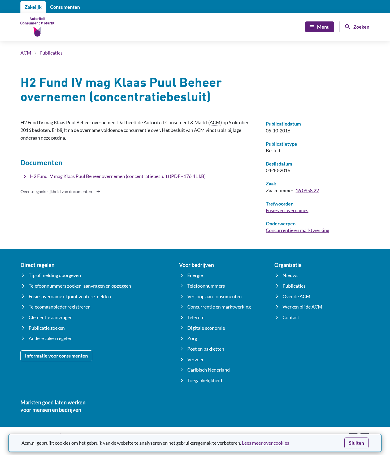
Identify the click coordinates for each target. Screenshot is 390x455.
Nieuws (290, 275)
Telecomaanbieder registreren (59, 307)
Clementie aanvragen (50, 317)
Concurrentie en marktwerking (297, 230)
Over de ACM (296, 296)
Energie (195, 275)
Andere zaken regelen (50, 338)
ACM (25, 53)
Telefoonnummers (206, 286)
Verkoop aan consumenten (214, 296)
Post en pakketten (205, 349)
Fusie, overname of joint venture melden (70, 296)
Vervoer (195, 359)
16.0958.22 (307, 190)
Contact (291, 317)
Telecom (196, 317)
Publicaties (51, 53)
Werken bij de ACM (302, 307)
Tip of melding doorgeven (55, 275)
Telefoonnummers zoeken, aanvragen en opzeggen (80, 286)
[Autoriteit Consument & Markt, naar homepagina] (37, 27)
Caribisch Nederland (208, 370)
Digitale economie (206, 328)
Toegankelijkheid (204, 380)
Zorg (192, 338)
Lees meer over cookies (265, 443)
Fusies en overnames (287, 210)
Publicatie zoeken (47, 328)
